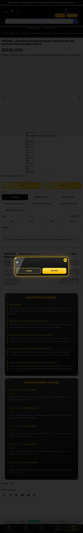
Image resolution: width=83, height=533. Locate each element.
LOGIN (29, 271)
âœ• (65, 260)
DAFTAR (54, 271)
